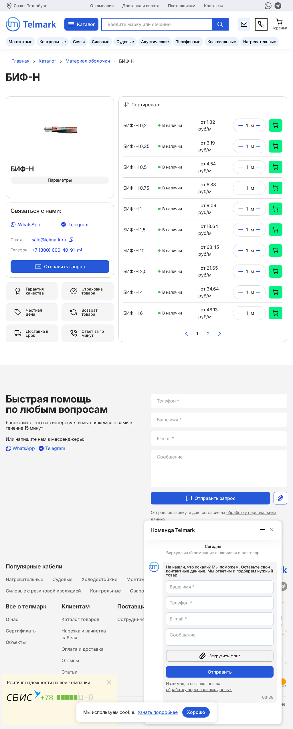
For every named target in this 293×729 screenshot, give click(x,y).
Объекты (16, 642)
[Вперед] (219, 334)
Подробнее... (98, 717)
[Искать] (220, 24)
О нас (12, 619)
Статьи (70, 672)
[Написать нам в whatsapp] (268, 5)
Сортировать (146, 104)
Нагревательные (259, 41)
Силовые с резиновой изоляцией (43, 591)
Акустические (155, 41)
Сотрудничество (136, 619)
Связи (79, 41)
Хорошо (196, 712)
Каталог (86, 24)
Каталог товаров (80, 619)
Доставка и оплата (140, 5)
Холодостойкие (99, 579)
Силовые (100, 41)
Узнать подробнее (158, 712)
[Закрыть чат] (272, 529)
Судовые (125, 41)
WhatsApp (29, 224)
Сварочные (143, 591)
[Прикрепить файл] (280, 498)
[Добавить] (258, 125)
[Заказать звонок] (261, 24)
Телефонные (188, 41)
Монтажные (20, 41)
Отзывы (70, 660)
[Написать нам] (244, 24)
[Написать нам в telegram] (278, 5)
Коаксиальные (221, 41)
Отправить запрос (64, 266)
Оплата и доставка (83, 649)
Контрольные (52, 41)
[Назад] (186, 334)
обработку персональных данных (199, 689)
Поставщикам (181, 5)
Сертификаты (21, 631)
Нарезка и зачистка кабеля (84, 634)
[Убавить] (240, 125)
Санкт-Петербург (30, 5)
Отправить (220, 672)
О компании (102, 5)
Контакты (213, 5)
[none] (275, 125)
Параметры (60, 180)
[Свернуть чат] (263, 529)
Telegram (78, 224)
